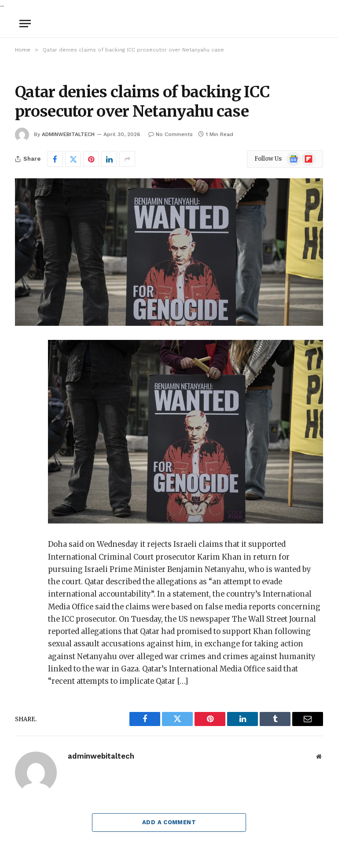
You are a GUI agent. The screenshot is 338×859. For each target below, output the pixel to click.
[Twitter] (24, 392)
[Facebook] (24, 369)
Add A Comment (169, 822)
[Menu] (25, 23)
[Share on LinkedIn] (109, 159)
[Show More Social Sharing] (127, 159)
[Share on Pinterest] (91, 159)
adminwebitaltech (68, 134)
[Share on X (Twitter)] (73, 159)
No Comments (174, 134)
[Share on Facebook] (55, 159)
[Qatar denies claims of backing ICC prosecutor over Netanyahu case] (169, 252)
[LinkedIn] (24, 414)
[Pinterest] (24, 437)
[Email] (24, 459)
